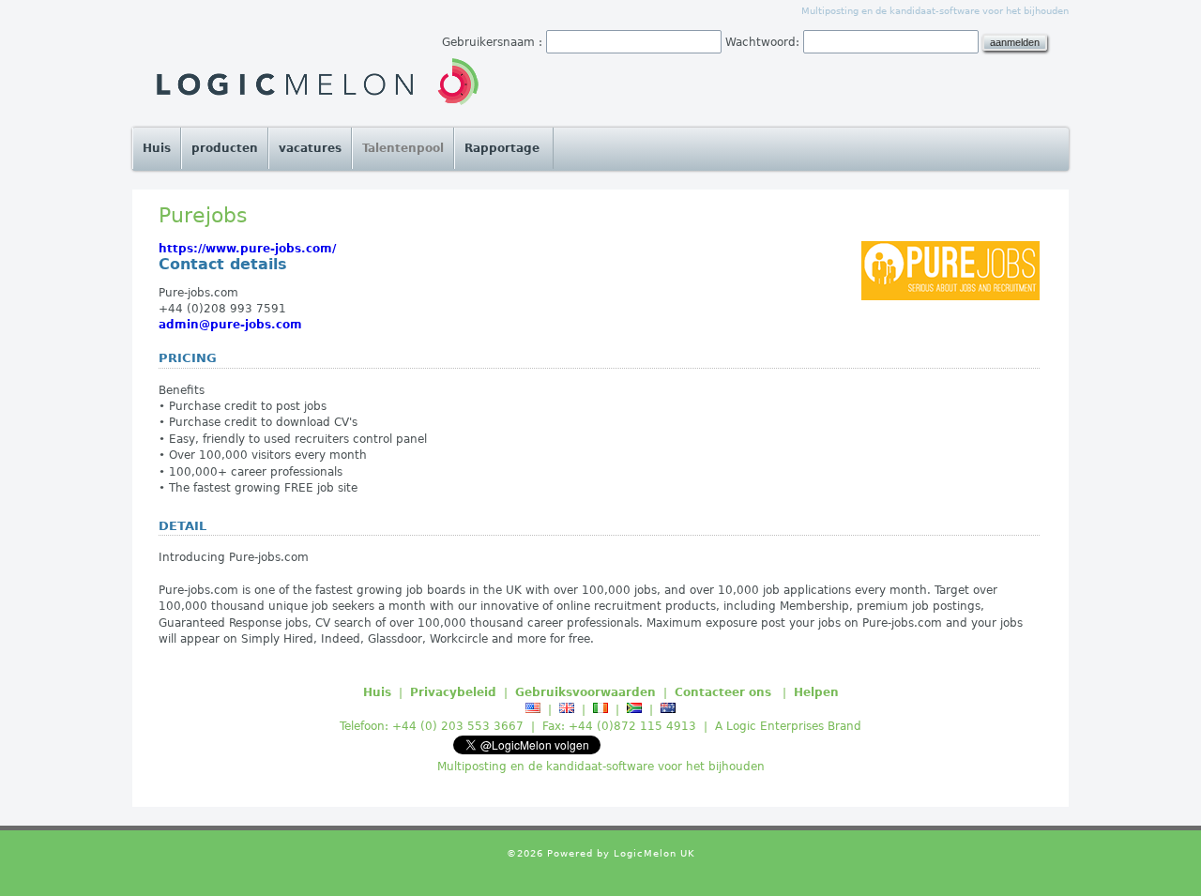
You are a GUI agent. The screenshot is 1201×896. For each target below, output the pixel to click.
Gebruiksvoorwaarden (585, 692)
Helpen (816, 692)
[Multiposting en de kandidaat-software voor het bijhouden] (316, 82)
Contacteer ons (725, 692)
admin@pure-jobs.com (230, 324)
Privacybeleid (453, 692)
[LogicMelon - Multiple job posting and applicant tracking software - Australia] (668, 709)
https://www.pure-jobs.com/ (247, 248)
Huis (157, 148)
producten (224, 148)
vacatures (310, 148)
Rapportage (503, 148)
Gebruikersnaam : (492, 42)
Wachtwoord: (762, 42)
